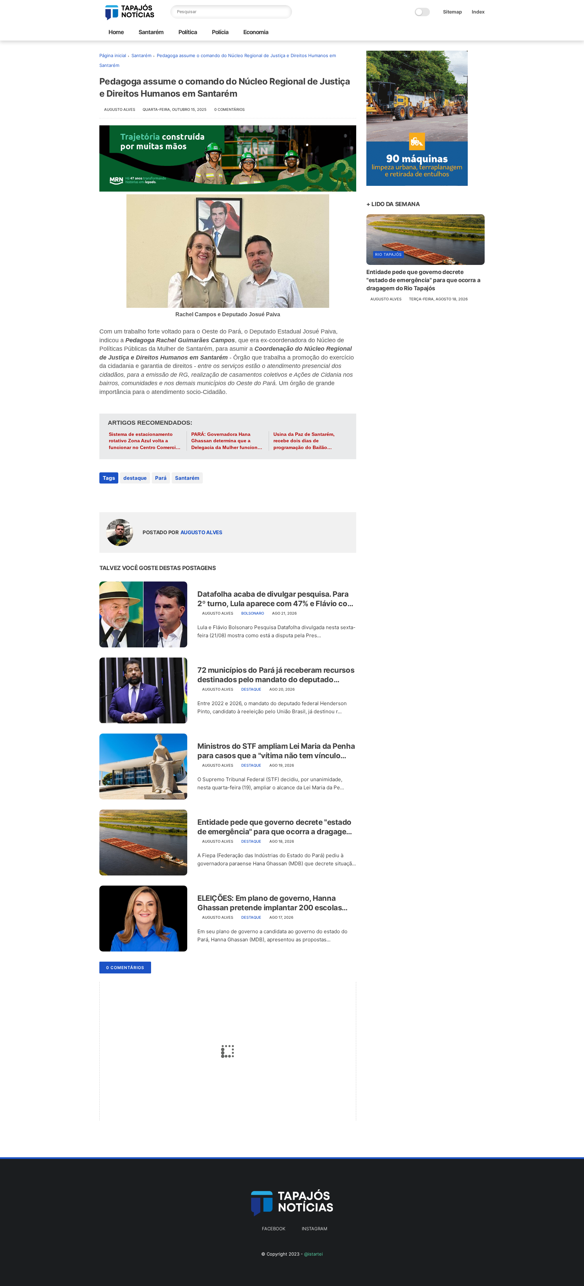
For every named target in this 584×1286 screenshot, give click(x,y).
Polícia (219, 32)
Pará (161, 478)
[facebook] (105, 496)
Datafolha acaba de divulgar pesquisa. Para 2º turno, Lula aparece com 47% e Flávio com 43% (275, 599)
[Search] (285, 12)
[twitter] (119, 496)
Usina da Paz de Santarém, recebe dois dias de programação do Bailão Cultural (304, 441)
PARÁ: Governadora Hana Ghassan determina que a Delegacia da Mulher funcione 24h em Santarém (225, 441)
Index (478, 12)
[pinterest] (146, 496)
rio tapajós (388, 254)
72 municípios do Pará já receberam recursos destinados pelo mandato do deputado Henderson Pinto (275, 675)
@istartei (313, 1254)
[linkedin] (159, 496)
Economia (255, 32)
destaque (135, 478)
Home (116, 32)
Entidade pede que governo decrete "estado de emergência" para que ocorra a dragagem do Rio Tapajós (275, 827)
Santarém (151, 32)
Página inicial (112, 55)
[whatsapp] (132, 496)
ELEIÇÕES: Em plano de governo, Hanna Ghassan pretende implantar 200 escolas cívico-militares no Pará (269, 903)
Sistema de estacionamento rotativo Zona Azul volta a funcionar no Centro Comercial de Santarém (144, 441)
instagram (314, 1228)
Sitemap (452, 12)
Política (187, 32)
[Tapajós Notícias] (129, 18)
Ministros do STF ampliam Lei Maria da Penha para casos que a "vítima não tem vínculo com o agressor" (276, 751)
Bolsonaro (252, 613)
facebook (273, 1228)
